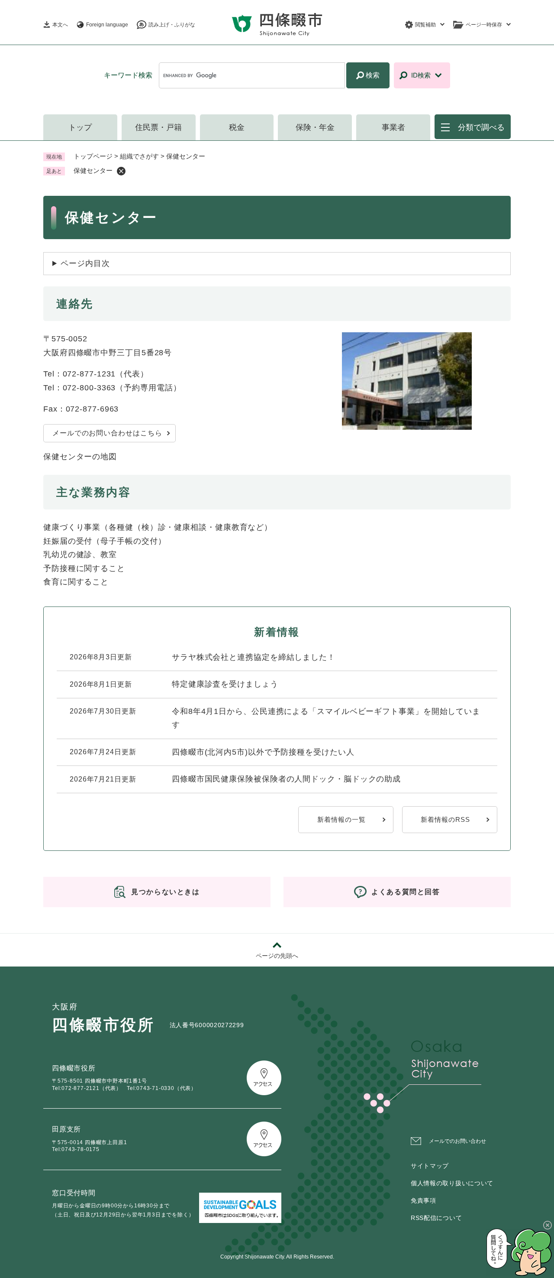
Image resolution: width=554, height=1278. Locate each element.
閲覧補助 (425, 25)
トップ (80, 127)
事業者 (393, 127)
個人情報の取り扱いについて (452, 1183)
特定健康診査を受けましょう (225, 684)
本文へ (60, 25)
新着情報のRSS (445, 819)
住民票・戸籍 (158, 127)
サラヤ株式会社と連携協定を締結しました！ (253, 657)
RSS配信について (436, 1217)
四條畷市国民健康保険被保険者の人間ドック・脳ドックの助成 (286, 779)
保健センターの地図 (80, 456)
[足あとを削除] (121, 171)
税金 (237, 127)
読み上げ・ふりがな (171, 25)
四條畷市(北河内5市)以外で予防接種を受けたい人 (263, 752)
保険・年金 (315, 127)
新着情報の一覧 (341, 819)
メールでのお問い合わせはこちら (107, 433)
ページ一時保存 (484, 25)
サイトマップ (430, 1165)
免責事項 (423, 1200)
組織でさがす (139, 156)
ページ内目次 (85, 263)
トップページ (93, 156)
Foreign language (107, 25)
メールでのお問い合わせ (457, 1141)
